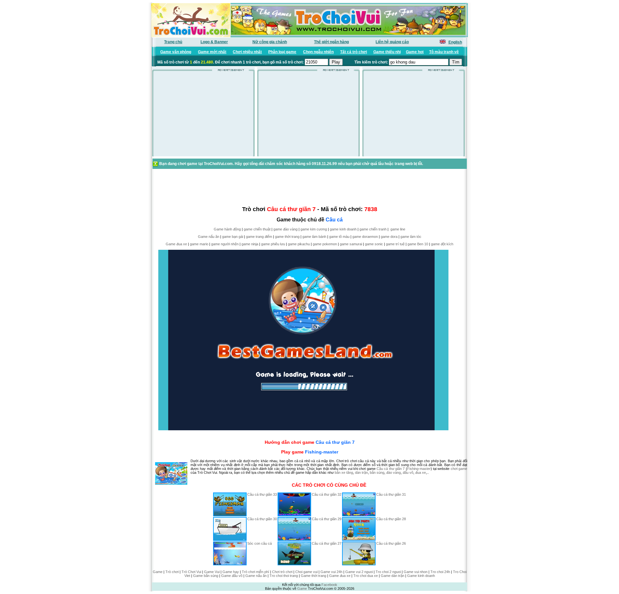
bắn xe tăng (344, 472)
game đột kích (442, 244)
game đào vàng (285, 229)
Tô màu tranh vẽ (444, 52)
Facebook (329, 585)
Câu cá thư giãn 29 (326, 519)
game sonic (374, 244)
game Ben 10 (418, 244)
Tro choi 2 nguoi (388, 572)
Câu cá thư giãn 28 (391, 519)
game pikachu (299, 244)
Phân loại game (282, 52)
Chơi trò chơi (282, 572)
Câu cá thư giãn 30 (262, 519)
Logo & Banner (214, 42)
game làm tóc (410, 237)
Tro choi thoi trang (284, 576)
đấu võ (408, 472)
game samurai (351, 244)
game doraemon (365, 237)
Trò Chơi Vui (191, 572)
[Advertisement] (203, 115)
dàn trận (361, 472)
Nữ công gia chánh (269, 42)
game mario (199, 244)
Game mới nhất (212, 52)
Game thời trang (313, 576)
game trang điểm (259, 237)
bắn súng (377, 472)
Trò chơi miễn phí (255, 572)
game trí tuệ (395, 244)
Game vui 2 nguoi (359, 572)
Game (157, 572)
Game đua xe (176, 244)
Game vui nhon (415, 572)
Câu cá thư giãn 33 (262, 494)
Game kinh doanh (421, 576)
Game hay (230, 572)
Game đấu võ (231, 576)
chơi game (459, 469)
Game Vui (212, 572)
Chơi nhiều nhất (247, 52)
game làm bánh (314, 237)
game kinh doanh (343, 229)
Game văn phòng (175, 52)
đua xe (420, 472)
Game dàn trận (392, 576)
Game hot (415, 52)
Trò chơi (172, 572)
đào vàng (393, 472)
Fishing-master (321, 451)
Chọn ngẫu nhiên (318, 52)
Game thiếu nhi (387, 52)
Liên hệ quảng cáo (392, 42)
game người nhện (225, 244)
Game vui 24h (331, 572)
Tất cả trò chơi (353, 52)
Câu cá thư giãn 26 (391, 543)
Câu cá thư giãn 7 (335, 442)
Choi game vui (306, 572)
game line (397, 229)
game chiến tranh (373, 229)
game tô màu (339, 237)
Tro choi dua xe (365, 576)
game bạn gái (232, 237)
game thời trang (287, 237)
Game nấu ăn (208, 237)
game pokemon (325, 244)
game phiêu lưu (273, 244)
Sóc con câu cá (259, 543)
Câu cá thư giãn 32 (326, 494)
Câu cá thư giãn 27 (326, 543)
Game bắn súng (205, 576)
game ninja (249, 244)
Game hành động (227, 229)
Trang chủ (173, 42)
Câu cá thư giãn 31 (391, 494)
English (455, 42)
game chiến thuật (257, 229)
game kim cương (313, 229)
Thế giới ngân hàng (331, 42)
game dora (389, 237)
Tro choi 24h (440, 572)
